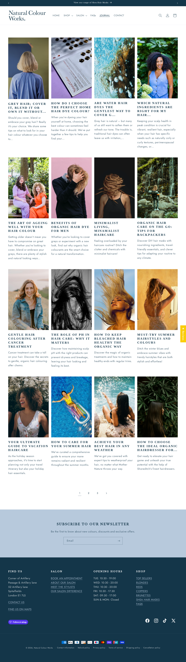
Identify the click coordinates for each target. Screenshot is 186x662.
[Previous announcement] (8, 3)
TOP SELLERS (144, 578)
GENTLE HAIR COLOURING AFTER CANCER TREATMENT (27, 340)
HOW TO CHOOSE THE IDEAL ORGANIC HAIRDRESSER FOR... (157, 446)
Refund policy (84, 647)
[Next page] (106, 493)
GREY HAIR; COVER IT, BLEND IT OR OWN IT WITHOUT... (27, 107)
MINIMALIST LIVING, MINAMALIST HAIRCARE (107, 229)
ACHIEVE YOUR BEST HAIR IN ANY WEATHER (112, 446)
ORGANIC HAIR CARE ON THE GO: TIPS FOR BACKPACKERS (154, 228)
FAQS (139, 604)
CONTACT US (16, 602)
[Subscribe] (118, 541)
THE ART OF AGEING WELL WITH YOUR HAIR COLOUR (28, 226)
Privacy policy (99, 647)
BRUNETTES (143, 595)
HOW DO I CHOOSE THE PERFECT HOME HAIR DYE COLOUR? (71, 107)
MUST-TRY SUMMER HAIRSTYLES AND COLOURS (156, 338)
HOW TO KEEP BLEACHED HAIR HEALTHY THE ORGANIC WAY (110, 340)
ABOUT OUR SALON (63, 583)
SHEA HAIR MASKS (148, 600)
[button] (68, 15)
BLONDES (142, 583)
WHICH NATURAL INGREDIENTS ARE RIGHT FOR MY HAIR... (155, 109)
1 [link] (79, 493)
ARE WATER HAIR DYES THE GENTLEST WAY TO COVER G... (112, 109)
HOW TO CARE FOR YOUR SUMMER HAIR (71, 444)
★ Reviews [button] (183, 333)
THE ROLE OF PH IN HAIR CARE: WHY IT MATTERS (70, 338)
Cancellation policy (151, 647)
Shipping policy (133, 647)
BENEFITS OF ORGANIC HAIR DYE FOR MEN (70, 226)
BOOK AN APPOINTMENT (66, 578)
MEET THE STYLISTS (63, 587)
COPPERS (142, 591)
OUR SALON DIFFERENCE (66, 591)
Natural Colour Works (43, 648)
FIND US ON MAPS (20, 609)
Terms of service (116, 647)
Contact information (65, 647)
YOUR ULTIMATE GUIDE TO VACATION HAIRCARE (28, 446)
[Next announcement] (177, 3)
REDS (139, 587)
